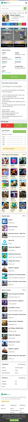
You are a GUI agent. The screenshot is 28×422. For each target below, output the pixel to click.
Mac (16, 384)
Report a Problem (6, 72)
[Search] (25, 8)
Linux (3, 386)
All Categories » (22, 364)
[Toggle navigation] (26, 3)
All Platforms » (22, 378)
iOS (16, 381)
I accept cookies (14, 420)
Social (16, 373)
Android (19, 13)
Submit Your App (5, 401)
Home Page (5, 13)
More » (24, 154)
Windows (4, 384)
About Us (3, 408)
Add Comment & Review (19, 131)
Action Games (12, 13)
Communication (19, 367)
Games (3, 367)
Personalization (6, 373)
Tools (16, 370)
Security (4, 370)
